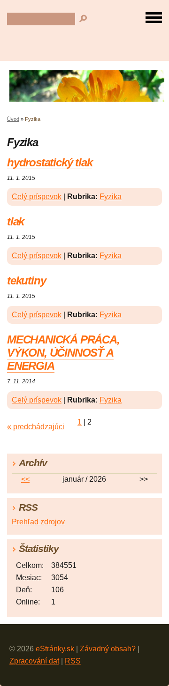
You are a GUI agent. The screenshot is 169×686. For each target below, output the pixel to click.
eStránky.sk (55, 649)
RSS (73, 661)
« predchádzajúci (35, 427)
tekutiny (26, 280)
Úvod (13, 119)
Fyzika (111, 197)
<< (25, 479)
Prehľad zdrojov (38, 522)
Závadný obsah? (108, 649)
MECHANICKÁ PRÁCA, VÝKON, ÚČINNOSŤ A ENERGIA (63, 352)
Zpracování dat (34, 661)
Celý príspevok (36, 197)
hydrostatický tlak (49, 162)
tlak (15, 221)
